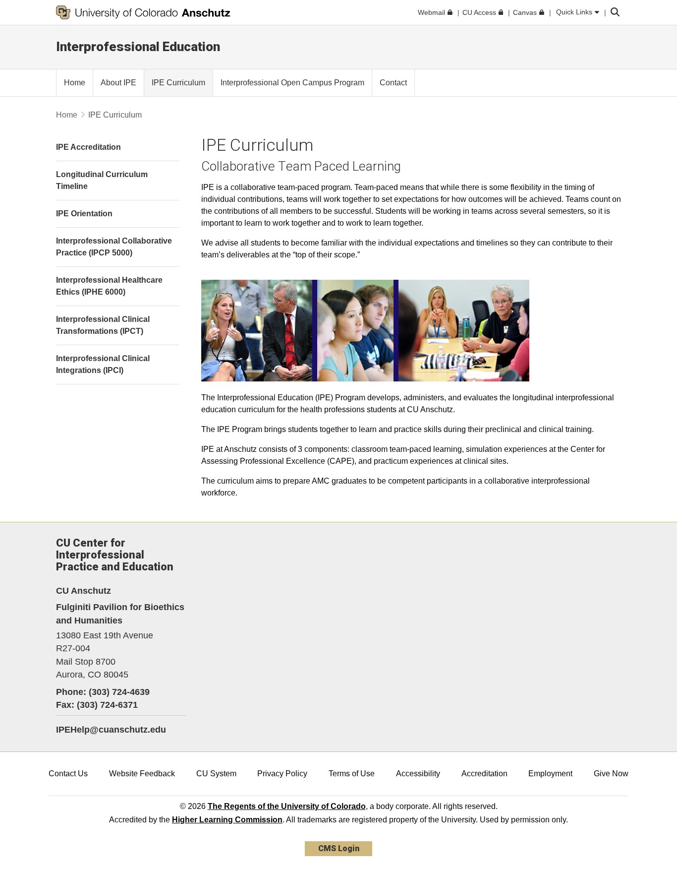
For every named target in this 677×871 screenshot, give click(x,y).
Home (66, 115)
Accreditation (484, 773)
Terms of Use (352, 773)
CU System (216, 773)
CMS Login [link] (338, 848)
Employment (550, 773)
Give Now (611, 773)
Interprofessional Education (138, 46)
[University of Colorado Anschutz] (143, 12)
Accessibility (418, 773)
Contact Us (68, 773)
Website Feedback (142, 773)
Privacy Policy (282, 773)
